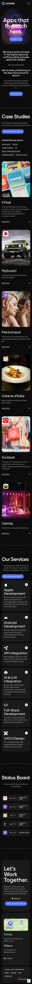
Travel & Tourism (21, 155)
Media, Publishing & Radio (11, 151)
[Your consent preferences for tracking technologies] (29, 981)
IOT (16, 148)
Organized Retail (8, 155)
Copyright (13, 972)
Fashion (15, 144)
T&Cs (19, 972)
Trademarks (8, 976)
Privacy (7, 972)
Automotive (6, 144)
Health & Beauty (7, 148)
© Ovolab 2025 (22, 979)
